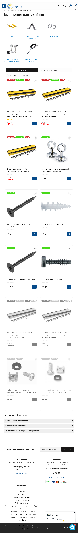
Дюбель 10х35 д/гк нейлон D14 (53, 224)
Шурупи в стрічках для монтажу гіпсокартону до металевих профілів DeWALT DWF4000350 (55, 334)
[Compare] (35, 80)
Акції (21, 509)
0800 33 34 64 (21, 470)
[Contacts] (64, 6)
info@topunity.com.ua (56, 477)
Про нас (21, 492)
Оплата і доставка (21, 494)
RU (75, 10)
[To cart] (34, 123)
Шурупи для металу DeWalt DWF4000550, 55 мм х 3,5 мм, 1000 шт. (21, 170)
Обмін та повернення (22, 497)
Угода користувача (21, 500)
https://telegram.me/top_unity (59, 473)
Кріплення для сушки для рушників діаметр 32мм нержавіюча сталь (55, 170)
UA (72, 10)
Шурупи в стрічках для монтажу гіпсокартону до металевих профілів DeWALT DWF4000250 (55, 113)
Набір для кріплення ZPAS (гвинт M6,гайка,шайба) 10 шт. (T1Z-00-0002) (21, 391)
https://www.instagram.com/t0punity (53, 473)
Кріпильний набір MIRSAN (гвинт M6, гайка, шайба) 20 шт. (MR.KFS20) (56, 391)
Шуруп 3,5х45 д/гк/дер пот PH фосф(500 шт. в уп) (18, 225)
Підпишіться (68, 449)
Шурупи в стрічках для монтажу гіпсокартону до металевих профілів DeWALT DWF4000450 (21, 334)
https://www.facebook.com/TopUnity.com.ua (56, 473)
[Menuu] (4, 6)
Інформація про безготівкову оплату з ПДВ (21, 506)
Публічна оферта (21, 503)
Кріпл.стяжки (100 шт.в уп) (51, 280)
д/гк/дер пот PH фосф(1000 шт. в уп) (21, 280)
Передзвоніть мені (21, 473)
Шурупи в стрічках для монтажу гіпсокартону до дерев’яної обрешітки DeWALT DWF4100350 (19, 113)
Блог (21, 489)
